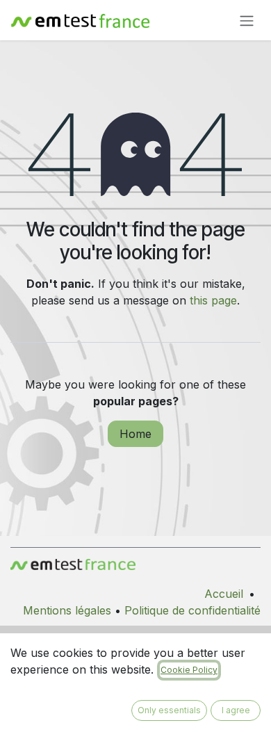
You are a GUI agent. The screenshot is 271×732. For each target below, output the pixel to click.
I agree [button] (236, 710)
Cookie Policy (189, 670)
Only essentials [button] (169, 710)
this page (213, 300)
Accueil (223, 594)
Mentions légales (67, 610)
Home (135, 434)
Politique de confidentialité (192, 610)
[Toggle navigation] (247, 20)
